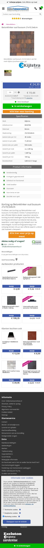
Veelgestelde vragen (9, 436)
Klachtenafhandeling (9, 430)
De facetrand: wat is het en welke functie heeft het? (21, 462)
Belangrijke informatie (10, 459)
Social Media (6, 457)
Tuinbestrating (7, 451)
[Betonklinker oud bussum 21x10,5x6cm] (22, 43)
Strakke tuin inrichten (9, 473)
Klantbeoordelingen (9, 443)
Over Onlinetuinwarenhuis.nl (12, 401)
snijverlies (29, 98)
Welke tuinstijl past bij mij (11, 471)
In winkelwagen (23, 106)
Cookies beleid (7, 412)
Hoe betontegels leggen (11, 465)
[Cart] (40, 8)
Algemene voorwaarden (10, 409)
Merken (4, 448)
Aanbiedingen (6, 445)
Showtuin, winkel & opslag (11, 404)
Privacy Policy (7, 406)
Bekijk (11, 286)
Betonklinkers (10, 24)
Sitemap (5, 415)
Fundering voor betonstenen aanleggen (16, 468)
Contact (4, 422)
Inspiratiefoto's (7, 454)
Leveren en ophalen (9, 427)
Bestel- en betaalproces (10, 425)
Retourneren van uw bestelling (13, 433)
